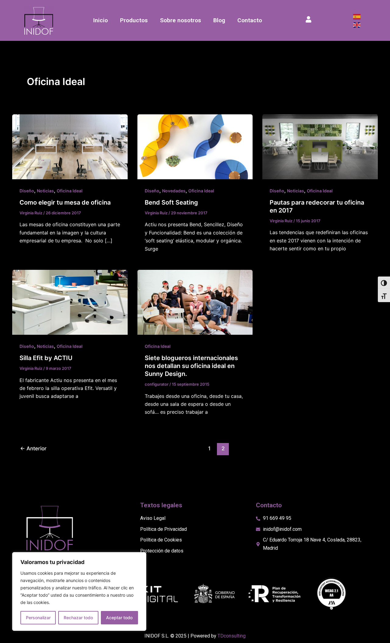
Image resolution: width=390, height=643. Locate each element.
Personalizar (38, 617)
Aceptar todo (119, 617)
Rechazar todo (78, 617)
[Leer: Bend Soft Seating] (195, 146)
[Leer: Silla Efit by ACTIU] (70, 302)
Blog (219, 20)
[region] (79, 591)
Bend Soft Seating (171, 202)
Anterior (33, 448)
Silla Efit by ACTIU (46, 358)
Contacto (249, 20)
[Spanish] (357, 16)
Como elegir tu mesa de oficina (65, 202)
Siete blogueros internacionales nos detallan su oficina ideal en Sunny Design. (191, 365)
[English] (357, 24)
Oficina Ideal (70, 190)
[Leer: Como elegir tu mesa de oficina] (70, 146)
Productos (134, 20)
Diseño (27, 190)
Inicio (100, 20)
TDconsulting (232, 636)
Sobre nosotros (180, 20)
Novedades (174, 190)
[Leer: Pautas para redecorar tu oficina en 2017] (320, 146)
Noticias (45, 190)
